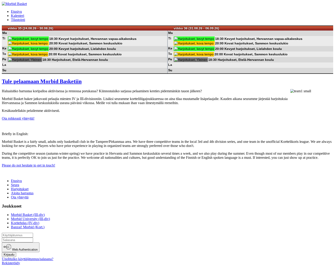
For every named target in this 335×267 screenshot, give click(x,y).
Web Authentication (24, 250)
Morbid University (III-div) (30, 219)
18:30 (53, 39)
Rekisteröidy (11, 263)
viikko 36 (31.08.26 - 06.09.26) (196, 28)
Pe (4, 59)
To (4, 54)
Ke (4, 48)
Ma (4, 33)
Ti (3, 38)
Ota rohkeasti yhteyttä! (18, 118)
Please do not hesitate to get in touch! (28, 165)
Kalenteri (17, 16)
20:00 (53, 43)
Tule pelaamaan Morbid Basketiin (42, 81)
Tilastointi (18, 20)
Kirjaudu (9, 254)
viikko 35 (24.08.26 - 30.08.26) (30, 28)
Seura (15, 185)
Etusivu (16, 11)
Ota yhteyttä (19, 197)
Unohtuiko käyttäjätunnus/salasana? (27, 259)
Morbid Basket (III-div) (28, 215)
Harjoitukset (19, 189)
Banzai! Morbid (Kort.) (27, 227)
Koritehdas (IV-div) (25, 223)
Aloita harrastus (22, 193)
